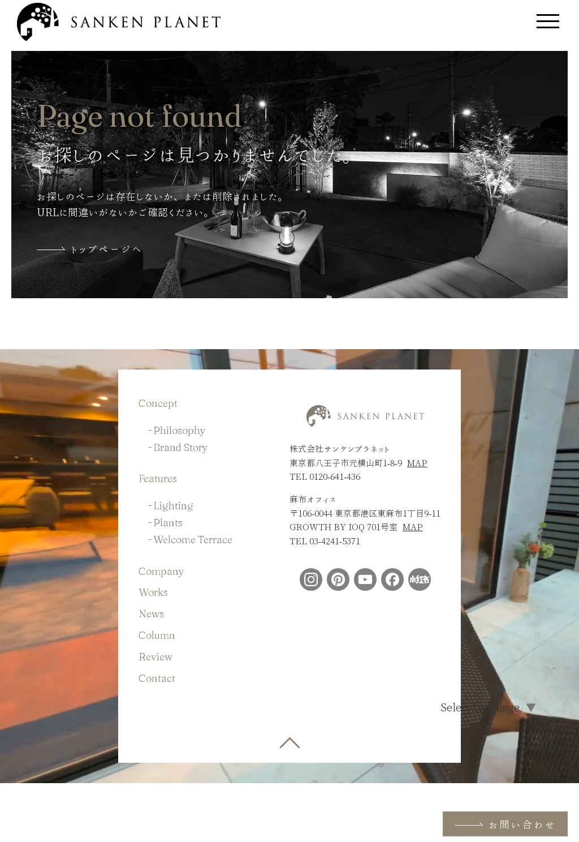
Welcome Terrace (192, 539)
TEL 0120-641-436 (325, 476)
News (151, 613)
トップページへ (106, 249)
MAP (417, 463)
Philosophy (179, 430)
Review (155, 656)
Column (157, 635)
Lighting (173, 505)
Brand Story (180, 447)
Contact (157, 678)
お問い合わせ (522, 824)
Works (153, 592)
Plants (168, 522)
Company (161, 571)
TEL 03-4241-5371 (325, 541)
